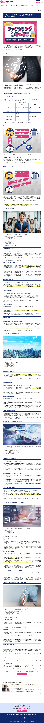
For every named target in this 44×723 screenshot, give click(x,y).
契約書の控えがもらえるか (10, 614)
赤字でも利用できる (9, 241)
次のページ (40, 698)
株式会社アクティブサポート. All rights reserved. (25, 721)
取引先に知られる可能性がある (11, 453)
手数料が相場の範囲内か (10, 612)
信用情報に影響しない (9, 243)
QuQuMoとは (9, 714)
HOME (2, 5)
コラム (5, 5)
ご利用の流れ (22, 714)
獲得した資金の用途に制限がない (11, 238)
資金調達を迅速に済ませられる (11, 237)
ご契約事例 (28, 714)
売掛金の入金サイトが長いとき (11, 366)
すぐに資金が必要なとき (10, 363)
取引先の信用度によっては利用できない (13, 452)
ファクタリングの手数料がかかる (11, 451)
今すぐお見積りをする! (22, 710)
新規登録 (38, 2)
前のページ (3, 698)
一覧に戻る (22, 698)
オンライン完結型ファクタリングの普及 (13, 533)
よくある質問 (35, 714)
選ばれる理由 (16, 714)
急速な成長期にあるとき (10, 365)
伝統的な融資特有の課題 (10, 532)
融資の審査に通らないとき (10, 364)
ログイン (38, 0)
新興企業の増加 (8, 531)
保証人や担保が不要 (9, 242)
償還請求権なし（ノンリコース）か (12, 613)
